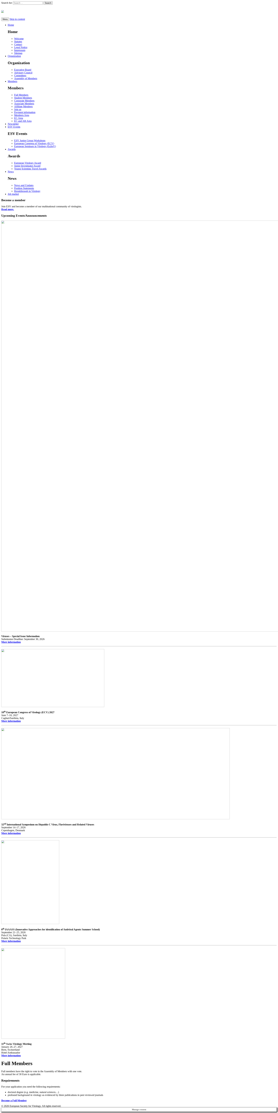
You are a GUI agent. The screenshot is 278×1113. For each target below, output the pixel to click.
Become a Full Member (14, 1100)
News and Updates (23, 185)
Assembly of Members (25, 78)
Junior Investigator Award (27, 165)
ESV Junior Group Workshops (29, 140)
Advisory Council (23, 72)
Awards (12, 149)
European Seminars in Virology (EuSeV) (35, 146)
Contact (18, 44)
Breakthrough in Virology (27, 191)
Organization (14, 56)
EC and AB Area (23, 121)
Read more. (7, 209)
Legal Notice (20, 47)
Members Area (21, 115)
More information (11, 642)
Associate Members (24, 103)
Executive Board (22, 69)
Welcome (19, 38)
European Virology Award (27, 163)
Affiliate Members (23, 106)
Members (12, 81)
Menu (5, 19)
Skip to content (17, 19)
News (11, 171)
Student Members (23, 97)
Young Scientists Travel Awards (30, 168)
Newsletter (13, 124)
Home (11, 25)
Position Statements (24, 188)
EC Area (18, 118)
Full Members (21, 95)
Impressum (19, 50)
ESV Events (14, 126)
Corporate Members (24, 100)
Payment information (24, 112)
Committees (20, 75)
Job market (13, 194)
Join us (17, 109)
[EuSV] (139, 11)
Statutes (18, 41)
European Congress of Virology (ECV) (34, 143)
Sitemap (18, 53)
